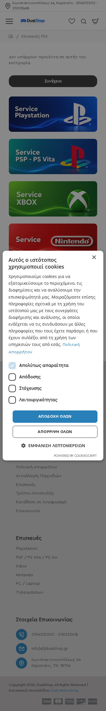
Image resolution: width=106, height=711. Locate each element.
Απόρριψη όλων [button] (55, 431)
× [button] (94, 257)
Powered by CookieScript (75, 455)
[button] (53, 445)
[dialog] (53, 356)
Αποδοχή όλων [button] (55, 416)
